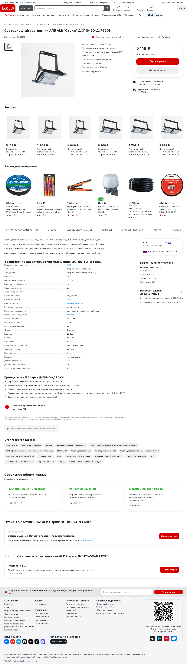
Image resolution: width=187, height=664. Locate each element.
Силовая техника (80, 15)
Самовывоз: (144, 81)
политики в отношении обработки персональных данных (53, 654)
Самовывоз (71, 613)
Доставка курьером (75, 604)
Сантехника (130, 15)
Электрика (64, 15)
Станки (95, 15)
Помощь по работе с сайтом (110, 613)
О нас (7, 607)
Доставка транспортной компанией (77, 608)
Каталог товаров (12, 630)
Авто (141, 15)
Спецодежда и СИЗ (111, 15)
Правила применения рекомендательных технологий (19, 625)
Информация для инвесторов (18, 610)
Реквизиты (9, 604)
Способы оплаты (74, 616)
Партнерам (40, 620)
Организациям (42, 616)
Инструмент (23, 15)
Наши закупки (41, 623)
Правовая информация (15, 620)
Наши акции (40, 604)
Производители (11, 617)
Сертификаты (11, 614)
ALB (145, 242)
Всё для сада (49, 15)
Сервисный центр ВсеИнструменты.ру (106, 605)
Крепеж (36, 15)
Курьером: (143, 89)
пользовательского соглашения (97, 654)
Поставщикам (41, 613)
